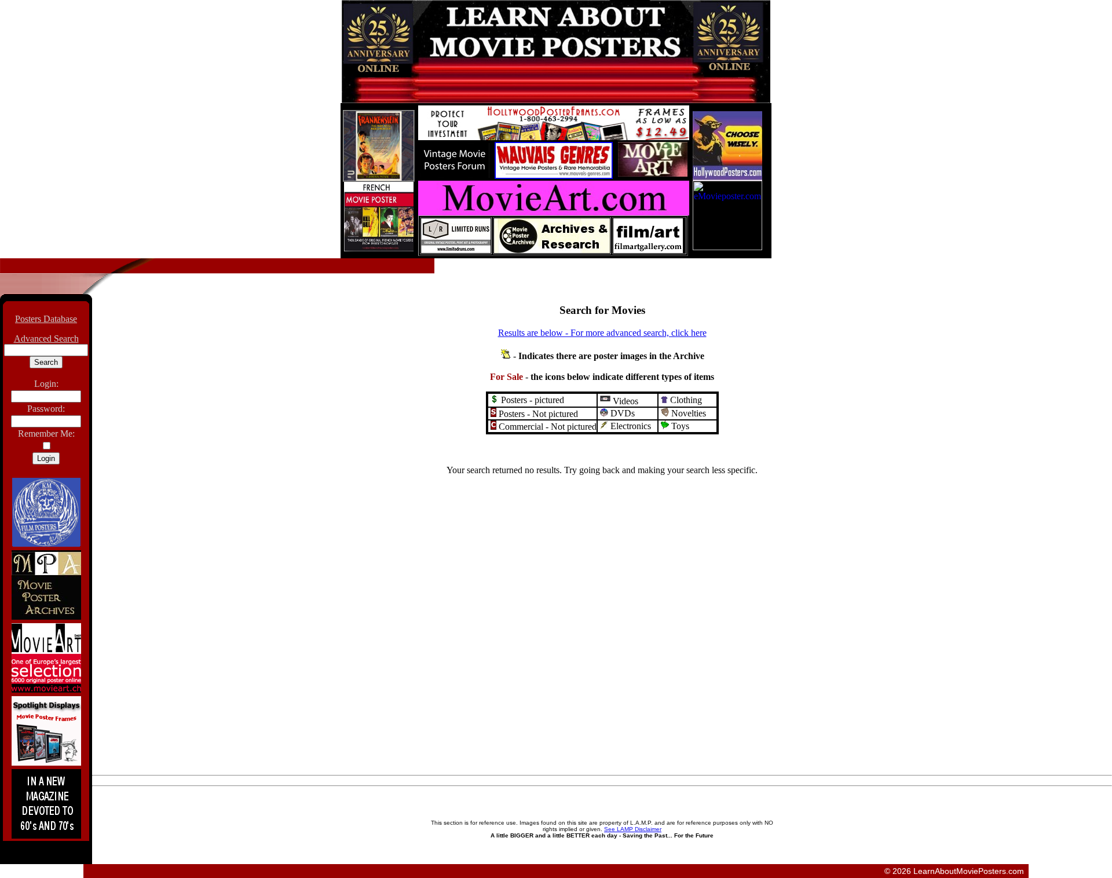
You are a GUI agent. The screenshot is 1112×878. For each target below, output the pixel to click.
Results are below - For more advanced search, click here (602, 333)
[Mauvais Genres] (554, 176)
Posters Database (46, 319)
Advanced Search (46, 338)
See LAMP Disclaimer (632, 829)
